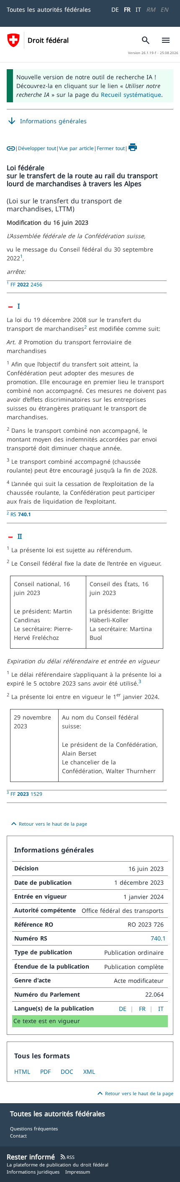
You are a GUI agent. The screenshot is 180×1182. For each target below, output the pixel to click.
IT (138, 9)
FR (127, 9)
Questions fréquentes (34, 1128)
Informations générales (47, 121)
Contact (18, 1136)
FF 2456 (26, 284)
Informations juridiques (33, 1172)
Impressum (77, 1172)
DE (115, 9)
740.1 (158, 938)
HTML (22, 1071)
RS (20, 514)
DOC (67, 1071)
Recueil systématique (131, 95)
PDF (45, 1071)
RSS (67, 1157)
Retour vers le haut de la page (48, 824)
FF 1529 (26, 793)
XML (89, 1071)
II (20, 536)
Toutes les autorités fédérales (49, 9)
